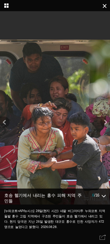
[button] (105, 122)
